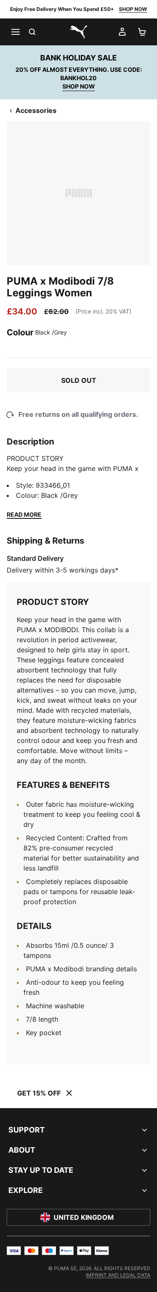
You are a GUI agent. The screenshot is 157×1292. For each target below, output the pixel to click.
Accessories (36, 110)
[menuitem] (118, 1275)
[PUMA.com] (78, 32)
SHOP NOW (133, 9)
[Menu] (15, 32)
